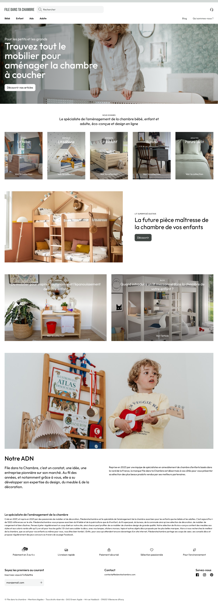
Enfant (19, 18)
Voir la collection (23, 174)
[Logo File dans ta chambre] (19, 9)
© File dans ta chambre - (16, 599)
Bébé (7, 18)
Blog (184, 18)
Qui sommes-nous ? (203, 18)
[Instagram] (204, 575)
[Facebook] (197, 575)
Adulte (43, 18)
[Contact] (211, 9)
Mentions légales (36, 599)
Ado (31, 18)
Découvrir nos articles (20, 87)
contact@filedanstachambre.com (119, 574)
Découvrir (143, 237)
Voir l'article (162, 335)
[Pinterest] (211, 575)
